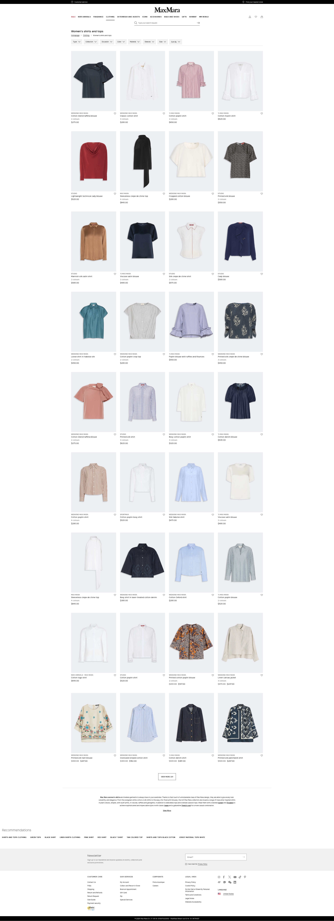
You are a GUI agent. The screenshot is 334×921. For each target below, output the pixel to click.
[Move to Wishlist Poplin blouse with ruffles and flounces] (213, 354)
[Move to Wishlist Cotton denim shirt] (213, 755)
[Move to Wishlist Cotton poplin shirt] (213, 113)
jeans (166, 805)
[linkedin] (235, 882)
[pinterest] (245, 877)
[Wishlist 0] (256, 17)
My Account (124, 882)
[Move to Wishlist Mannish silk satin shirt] (115, 274)
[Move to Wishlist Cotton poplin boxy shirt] (164, 515)
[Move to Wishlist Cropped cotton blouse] (213, 194)
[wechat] (229, 882)
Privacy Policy (202, 864)
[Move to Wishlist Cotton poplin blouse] (262, 595)
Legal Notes (189, 898)
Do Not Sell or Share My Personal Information (197, 890)
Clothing (86, 35)
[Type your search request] (198, 23)
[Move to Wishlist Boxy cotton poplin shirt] (213, 434)
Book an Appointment (128, 889)
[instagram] (219, 877)
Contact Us (91, 882)
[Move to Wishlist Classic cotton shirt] (164, 113)
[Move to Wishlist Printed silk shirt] (164, 434)
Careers (155, 886)
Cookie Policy (190, 886)
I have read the (197, 864)
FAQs (89, 886)
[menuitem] (73, 16)
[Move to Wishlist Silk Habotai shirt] (213, 515)
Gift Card (123, 893)
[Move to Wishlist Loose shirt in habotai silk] (115, 354)
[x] (229, 877)
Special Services (126, 900)
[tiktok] (240, 877)
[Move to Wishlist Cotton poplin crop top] (164, 354)
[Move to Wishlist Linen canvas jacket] (262, 675)
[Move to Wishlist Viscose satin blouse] (164, 274)
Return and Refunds (94, 893)
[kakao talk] (224, 882)
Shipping (90, 889)
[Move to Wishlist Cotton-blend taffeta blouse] (115, 113)
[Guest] (250, 17)
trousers (230, 802)
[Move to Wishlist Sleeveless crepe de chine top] (164, 194)
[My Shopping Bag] (262, 17)
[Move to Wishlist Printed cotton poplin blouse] (213, 675)
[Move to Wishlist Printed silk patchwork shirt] (262, 755)
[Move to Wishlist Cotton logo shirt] (115, 675)
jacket (220, 802)
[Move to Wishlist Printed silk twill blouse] (115, 755)
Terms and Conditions (193, 895)
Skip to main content (10, 1)
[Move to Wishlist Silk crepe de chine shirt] (213, 274)
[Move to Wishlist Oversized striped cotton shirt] (164, 755)
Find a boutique (158, 882)
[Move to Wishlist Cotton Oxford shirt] (213, 595)
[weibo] (219, 882)
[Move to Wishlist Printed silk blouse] (262, 194)
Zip (121, 896)
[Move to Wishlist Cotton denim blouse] (262, 434)
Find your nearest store (254, 2)
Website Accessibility (193, 902)
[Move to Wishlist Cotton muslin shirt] (262, 113)
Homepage (75, 35)
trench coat (186, 805)
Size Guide (91, 900)
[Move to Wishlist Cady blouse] (262, 274)
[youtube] (235, 877)
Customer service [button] (92, 2)
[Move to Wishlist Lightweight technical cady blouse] (115, 194)
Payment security (94, 903)
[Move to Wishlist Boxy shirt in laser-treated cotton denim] (164, 595)
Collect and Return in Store (130, 886)
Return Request (93, 896)
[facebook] (224, 877)
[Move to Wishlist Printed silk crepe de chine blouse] (262, 354)
